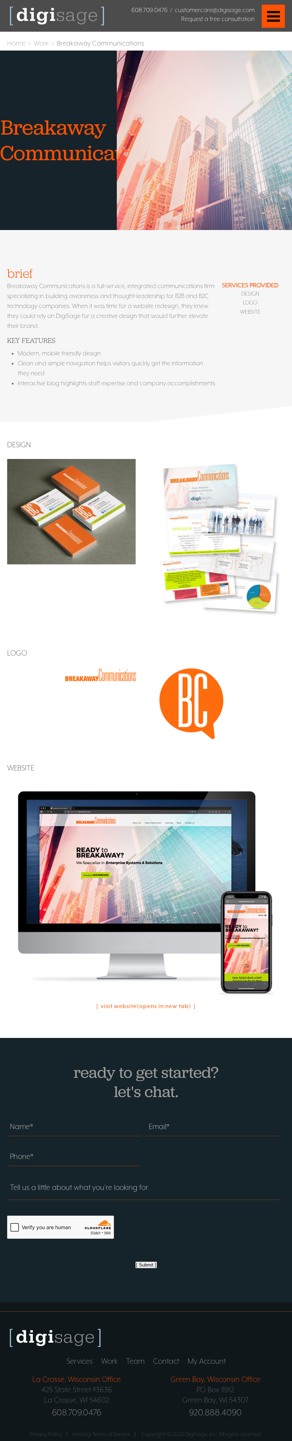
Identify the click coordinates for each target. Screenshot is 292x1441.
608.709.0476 (149, 10)
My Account (207, 1361)
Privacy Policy (46, 1434)
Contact (166, 1361)
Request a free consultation (218, 18)
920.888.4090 (215, 1412)
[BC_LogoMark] (191, 704)
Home (16, 43)
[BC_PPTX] (219, 542)
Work (41, 43)
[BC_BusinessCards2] (71, 512)
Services (80, 1361)
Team (135, 1361)
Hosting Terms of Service (101, 1434)
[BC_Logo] (100, 675)
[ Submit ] (146, 1265)
